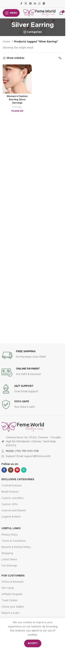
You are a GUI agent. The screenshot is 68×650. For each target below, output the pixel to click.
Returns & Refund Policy (16, 547)
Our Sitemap (9, 565)
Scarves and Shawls (13, 510)
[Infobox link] (32, 355)
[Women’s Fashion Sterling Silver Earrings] (17, 79)
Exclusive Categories (17, 479)
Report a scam (10, 613)
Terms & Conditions (13, 541)
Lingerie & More (11, 516)
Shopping (7, 553)
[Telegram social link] (44, 3)
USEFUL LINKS (10, 528)
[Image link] (22, 427)
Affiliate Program (11, 594)
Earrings (17, 107)
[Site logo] (39, 13)
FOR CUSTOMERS (12, 575)
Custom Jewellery (12, 498)
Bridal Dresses (10, 492)
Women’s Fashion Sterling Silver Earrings (17, 99)
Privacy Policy (9, 535)
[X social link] (25, 3)
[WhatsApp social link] (39, 3)
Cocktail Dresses (11, 485)
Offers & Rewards (12, 582)
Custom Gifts (9, 504)
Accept (33, 643)
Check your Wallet (12, 607)
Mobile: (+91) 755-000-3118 (22, 451)
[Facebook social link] (21, 3)
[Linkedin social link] (35, 3)
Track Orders (9, 600)
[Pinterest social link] (30, 3)
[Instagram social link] (10, 470)
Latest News (9, 559)
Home (6, 41)
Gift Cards (7, 588)
